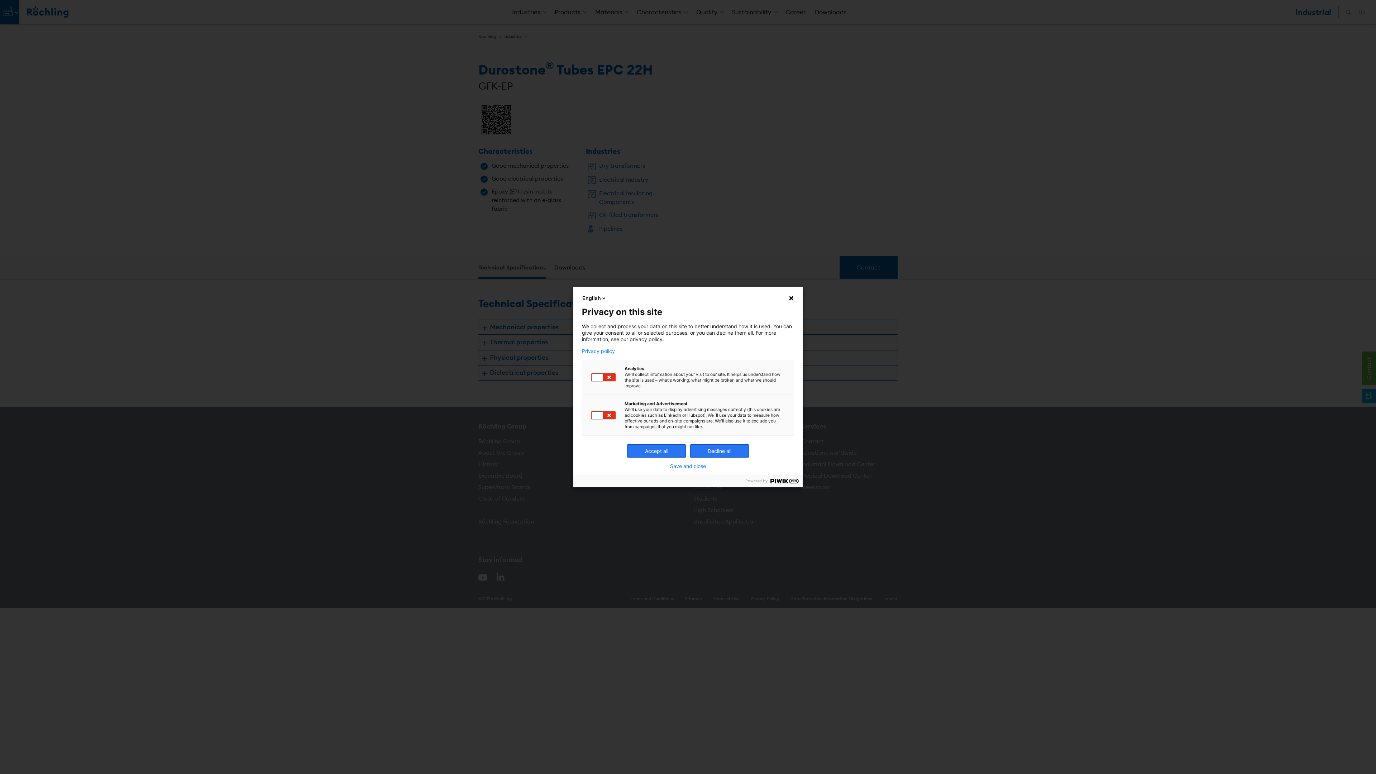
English (591, 298)
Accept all (656, 451)
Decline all (719, 451)
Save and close (688, 466)
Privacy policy (598, 351)
